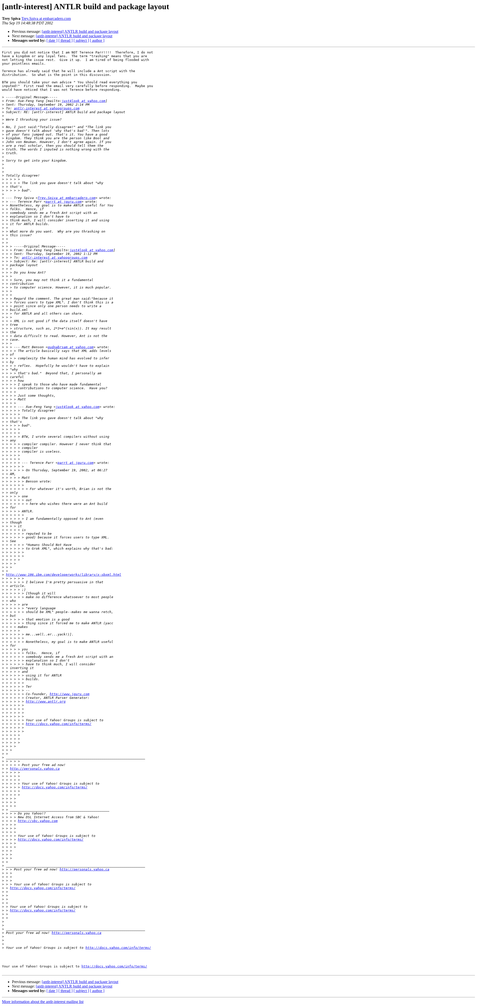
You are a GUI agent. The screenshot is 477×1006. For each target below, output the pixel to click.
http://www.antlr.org (46, 701)
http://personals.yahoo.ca (35, 768)
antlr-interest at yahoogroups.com (47, 108)
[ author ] (97, 40)
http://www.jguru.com (69, 694)
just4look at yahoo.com (83, 101)
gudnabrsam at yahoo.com (70, 347)
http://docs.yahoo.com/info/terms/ (58, 724)
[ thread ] (65, 40)
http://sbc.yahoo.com (38, 821)
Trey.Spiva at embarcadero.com (46, 18)
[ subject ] (81, 40)
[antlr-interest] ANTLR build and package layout (80, 31)
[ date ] (51, 40)
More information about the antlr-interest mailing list (42, 1002)
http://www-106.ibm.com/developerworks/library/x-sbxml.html (63, 574)
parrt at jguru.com (63, 201)
